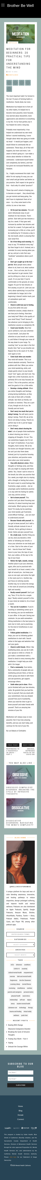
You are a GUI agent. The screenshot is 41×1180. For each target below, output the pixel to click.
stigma (29, 1000)
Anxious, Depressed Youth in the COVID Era (29, 751)
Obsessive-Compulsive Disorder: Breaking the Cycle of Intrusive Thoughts (20, 790)
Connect (20, 1119)
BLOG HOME (20, 838)
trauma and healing (15, 1011)
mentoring (12, 988)
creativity (24, 969)
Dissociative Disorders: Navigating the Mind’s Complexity (20, 823)
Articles (13, 43)
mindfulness (13, 75)
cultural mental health (15, 972)
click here (13, 1157)
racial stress (26, 996)
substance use (12, 1007)
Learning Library (15, 984)
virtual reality (27, 1011)
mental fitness (26, 984)
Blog (20, 1111)
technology (22, 1007)
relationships (14, 1000)
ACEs (12, 965)
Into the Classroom (25, 980)
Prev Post (13, 745)
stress (13, 1004)
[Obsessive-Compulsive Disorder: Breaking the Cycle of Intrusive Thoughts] (20, 783)
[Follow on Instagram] (20, 13)
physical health (15, 996)
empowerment (28, 972)
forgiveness (13, 980)
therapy (30, 1007)
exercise (12, 976)
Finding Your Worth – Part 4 (18, 1039)
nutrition (29, 988)
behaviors (19, 965)
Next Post (28, 745)
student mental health (23, 1004)
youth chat (24, 1015)
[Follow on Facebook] (16, 13)
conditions (27, 965)
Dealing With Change (15, 1025)
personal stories (28, 992)
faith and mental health (24, 976)
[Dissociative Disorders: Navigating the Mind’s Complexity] (20, 816)
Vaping (10, 1043)
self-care (22, 1000)
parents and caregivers (15, 992)
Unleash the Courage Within (18, 1047)
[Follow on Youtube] (25, 13)
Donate (20, 1115)
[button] (3, 5)
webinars (16, 1015)
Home (20, 1106)
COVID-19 (17, 969)
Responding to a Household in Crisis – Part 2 (12, 751)
